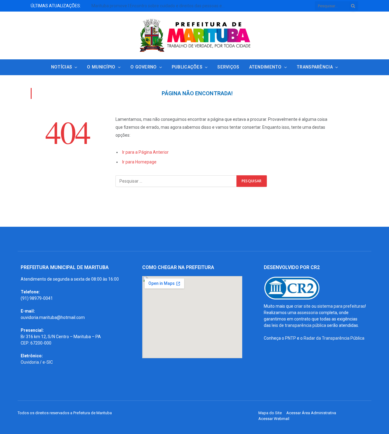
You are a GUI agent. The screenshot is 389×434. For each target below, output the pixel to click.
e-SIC (48, 362)
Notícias (61, 67)
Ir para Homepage (139, 161)
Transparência (315, 67)
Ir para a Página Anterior (145, 152)
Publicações (187, 67)
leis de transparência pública (299, 325)
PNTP (290, 338)
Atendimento (265, 67)
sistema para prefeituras (341, 306)
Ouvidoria (30, 362)
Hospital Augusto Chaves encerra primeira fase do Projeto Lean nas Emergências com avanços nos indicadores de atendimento (99, 8)
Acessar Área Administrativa (311, 413)
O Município (101, 67)
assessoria (307, 312)
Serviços (228, 67)
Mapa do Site (270, 413)
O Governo (143, 67)
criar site (302, 306)
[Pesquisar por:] (176, 181)
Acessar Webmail (273, 418)
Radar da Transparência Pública (334, 338)
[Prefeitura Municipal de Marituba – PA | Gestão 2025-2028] (194, 35)
